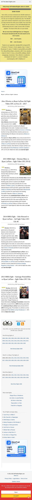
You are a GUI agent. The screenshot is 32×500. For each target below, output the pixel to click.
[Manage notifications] (28, 497)
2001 (6, 338)
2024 (21, 343)
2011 (9, 340)
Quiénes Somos (16, 481)
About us (16, 475)
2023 (18, 343)
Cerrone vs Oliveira (25, 130)
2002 (9, 338)
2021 (12, 343)
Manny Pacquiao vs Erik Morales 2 (12, 422)
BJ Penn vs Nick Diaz (16, 400)
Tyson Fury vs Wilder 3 (9, 414)
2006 (21, 338)
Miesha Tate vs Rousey (9, 429)
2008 (27, 338)
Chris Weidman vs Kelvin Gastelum (19, 147)
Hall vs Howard (9, 247)
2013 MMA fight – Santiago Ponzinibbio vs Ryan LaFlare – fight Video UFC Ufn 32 (16, 279)
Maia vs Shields (6, 189)
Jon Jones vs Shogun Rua (10, 434)
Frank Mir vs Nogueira (16, 405)
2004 (15, 338)
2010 (6, 340)
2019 (6, 343)
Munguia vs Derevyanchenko (11, 424)
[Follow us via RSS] (22, 325)
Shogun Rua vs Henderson (16, 395)
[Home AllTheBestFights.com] (7, 325)
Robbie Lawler (11, 185)
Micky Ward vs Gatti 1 (9, 437)
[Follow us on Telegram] (18, 325)
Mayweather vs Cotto (16, 403)
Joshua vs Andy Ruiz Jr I (10, 432)
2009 (3, 340)
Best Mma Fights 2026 (16, 384)
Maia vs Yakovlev (17, 193)
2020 (9, 343)
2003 (12, 338)
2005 (18, 338)
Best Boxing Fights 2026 (16, 348)
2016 (24, 340)
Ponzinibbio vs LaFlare (8, 261)
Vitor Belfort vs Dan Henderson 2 (16, 309)
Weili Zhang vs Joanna (9, 419)
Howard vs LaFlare (7, 203)
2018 (3, 343)
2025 (24, 343)
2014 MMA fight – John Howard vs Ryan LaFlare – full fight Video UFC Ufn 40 (16, 219)
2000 (3, 338)
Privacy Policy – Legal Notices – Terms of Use (16, 478)
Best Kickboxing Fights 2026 (16, 365)
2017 (27, 340)
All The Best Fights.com (8, 1)
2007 (24, 338)
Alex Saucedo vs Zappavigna (11, 417)
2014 (18, 340)
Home (2, 91)
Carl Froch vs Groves (9, 427)
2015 (21, 340)
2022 (15, 343)
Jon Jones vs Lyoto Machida (16, 398)
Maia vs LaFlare (6, 143)
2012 (12, 340)
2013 (15, 340)
